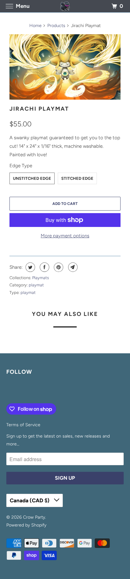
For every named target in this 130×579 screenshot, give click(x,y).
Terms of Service (23, 424)
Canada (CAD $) (30, 500)
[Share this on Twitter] (29, 267)
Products (56, 25)
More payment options (65, 236)
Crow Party (34, 517)
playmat (36, 285)
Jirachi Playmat (39, 108)
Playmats (40, 277)
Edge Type (20, 165)
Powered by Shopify (26, 525)
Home (35, 25)
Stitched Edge (77, 178)
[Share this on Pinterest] (57, 267)
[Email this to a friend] (72, 267)
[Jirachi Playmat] (65, 67)
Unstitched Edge (32, 178)
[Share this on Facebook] (43, 267)
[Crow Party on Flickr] (7, 390)
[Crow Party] (65, 6)
